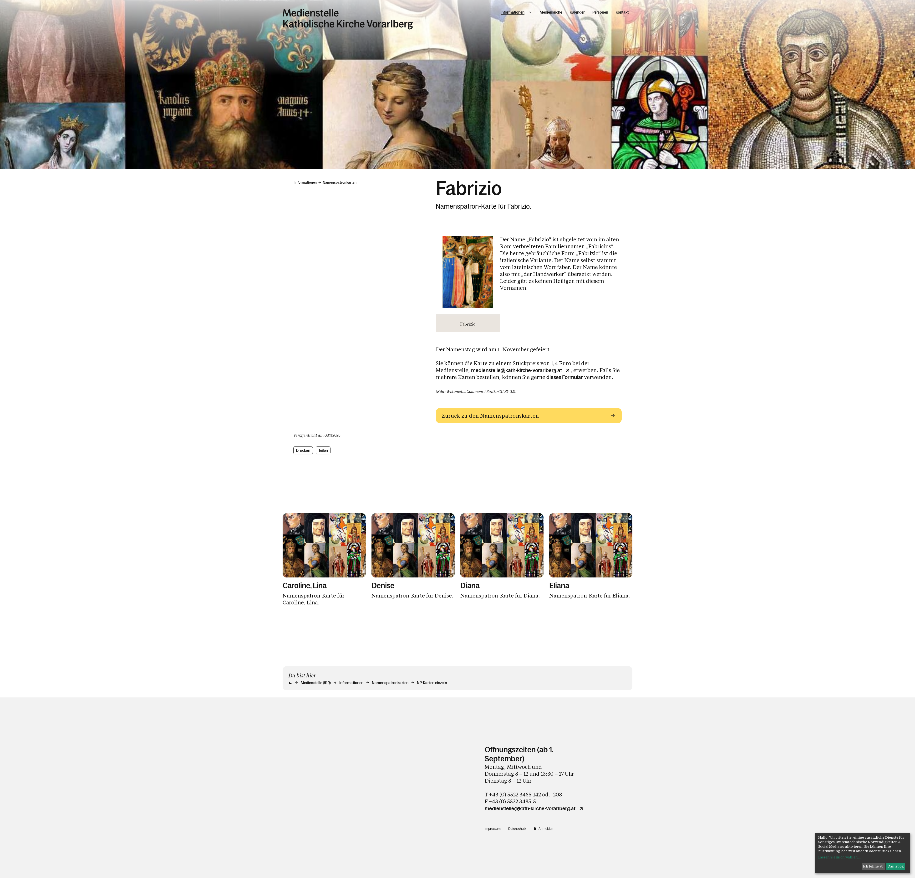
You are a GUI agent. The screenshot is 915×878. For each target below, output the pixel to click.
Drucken (303, 450)
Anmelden (546, 828)
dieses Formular (564, 377)
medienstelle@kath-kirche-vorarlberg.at (516, 370)
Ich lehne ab (873, 866)
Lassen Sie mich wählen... (839, 857)
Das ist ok (896, 866)
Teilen (323, 450)
